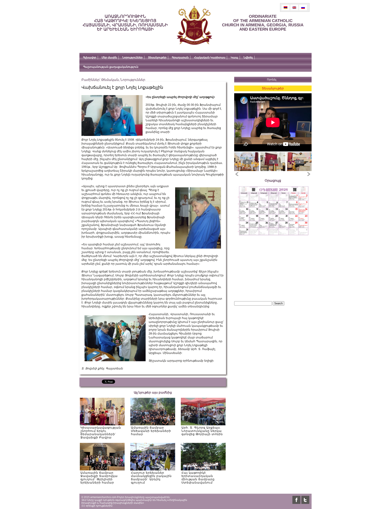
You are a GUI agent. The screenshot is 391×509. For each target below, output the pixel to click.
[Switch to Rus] (303, 7)
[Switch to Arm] (285, 7)
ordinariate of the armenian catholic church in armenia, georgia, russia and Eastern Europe (262, 22)
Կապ (234, 57)
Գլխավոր (89, 57)
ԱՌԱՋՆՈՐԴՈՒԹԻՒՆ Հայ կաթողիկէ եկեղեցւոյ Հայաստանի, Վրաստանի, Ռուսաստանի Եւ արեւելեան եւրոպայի (125, 22)
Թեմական (110, 79)
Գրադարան (180, 57)
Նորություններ (132, 57)
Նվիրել (248, 57)
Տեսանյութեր (157, 57)
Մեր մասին (109, 57)
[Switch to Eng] (294, 7)
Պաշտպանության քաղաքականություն (110, 66)
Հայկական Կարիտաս (209, 57)
